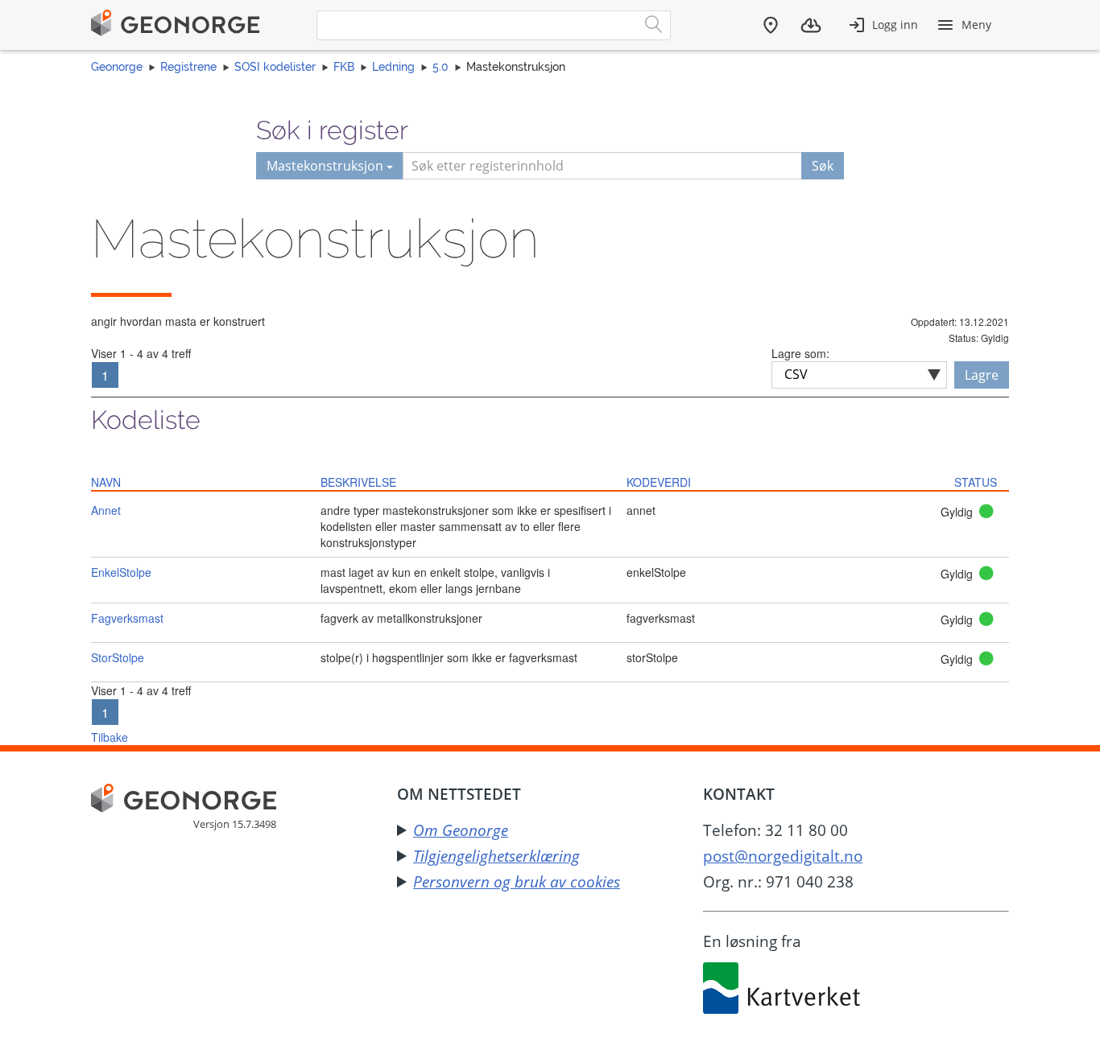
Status (975, 482)
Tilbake (109, 737)
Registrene (188, 66)
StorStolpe (117, 657)
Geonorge (117, 66)
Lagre (982, 375)
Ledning (393, 66)
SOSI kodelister (275, 66)
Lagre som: (800, 353)
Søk (822, 166)
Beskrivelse (358, 482)
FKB (343, 66)
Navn (106, 482)
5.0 (440, 66)
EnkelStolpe (121, 572)
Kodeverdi (659, 482)
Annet (106, 510)
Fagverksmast (127, 618)
